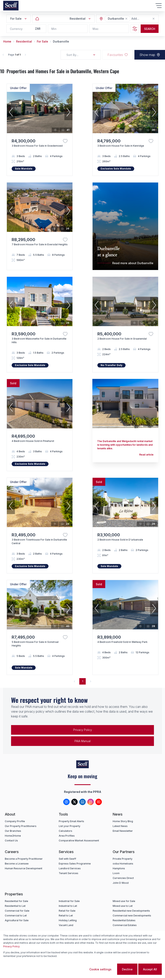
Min (54, 28)
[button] (126, 18)
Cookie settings (100, 969)
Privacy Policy (82, 729)
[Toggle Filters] (135, 28)
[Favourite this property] (65, 141)
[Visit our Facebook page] (66, 802)
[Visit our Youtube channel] (98, 802)
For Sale (42, 41)
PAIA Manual (82, 741)
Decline (127, 969)
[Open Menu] (158, 5)
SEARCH (149, 28)
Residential (24, 41)
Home (7, 41)
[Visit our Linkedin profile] (82, 802)
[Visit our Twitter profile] (74, 802)
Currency (16, 28)
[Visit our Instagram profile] (90, 802)
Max (95, 28)
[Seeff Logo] (11, 5)
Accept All (150, 969)
